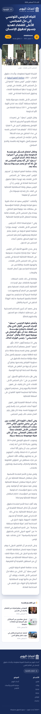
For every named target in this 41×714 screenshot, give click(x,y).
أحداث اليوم (15, 681)
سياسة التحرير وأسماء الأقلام (12, 687)
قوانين (37, 696)
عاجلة (37, 693)
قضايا (37, 689)
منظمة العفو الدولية (15, 77)
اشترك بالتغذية (30, 670)
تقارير (37, 681)
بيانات (37, 685)
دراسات (36, 700)
